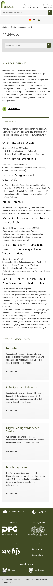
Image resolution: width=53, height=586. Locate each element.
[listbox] (31, 19)
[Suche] (50, 12)
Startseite (5, 27)
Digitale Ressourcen (18, 27)
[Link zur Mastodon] (31, 570)
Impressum (37, 549)
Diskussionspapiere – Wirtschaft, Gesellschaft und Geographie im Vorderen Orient (24, 265)
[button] (46, 20)
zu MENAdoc (14, 108)
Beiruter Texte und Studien (16, 154)
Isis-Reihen (39, 207)
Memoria (8, 170)
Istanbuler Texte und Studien (17, 167)
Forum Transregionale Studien (18, 321)
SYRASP (6, 289)
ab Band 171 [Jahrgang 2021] (34, 191)
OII (13, 164)
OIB (13, 148)
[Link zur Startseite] (7, 4)
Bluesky (11, 570)
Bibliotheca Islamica (13, 151)
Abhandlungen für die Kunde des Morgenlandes (24, 194)
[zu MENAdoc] (4, 109)
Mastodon (39, 570)
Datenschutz (37, 555)
